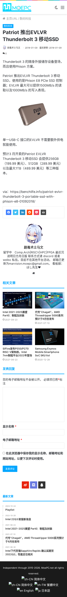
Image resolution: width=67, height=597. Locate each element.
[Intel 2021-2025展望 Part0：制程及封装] (17, 300)
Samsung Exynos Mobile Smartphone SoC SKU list (47, 352)
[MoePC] (17, 7)
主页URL (11, 18)
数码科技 (25, 18)
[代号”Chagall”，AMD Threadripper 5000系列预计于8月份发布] (49, 300)
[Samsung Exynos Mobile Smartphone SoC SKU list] (49, 336)
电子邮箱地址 (12, 440)
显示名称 (9, 426)
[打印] (43, 212)
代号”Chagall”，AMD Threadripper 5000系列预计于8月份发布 (49, 315)
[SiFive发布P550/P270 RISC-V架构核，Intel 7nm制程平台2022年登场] (17, 336)
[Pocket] (36, 212)
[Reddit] (29, 212)
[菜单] (62, 9)
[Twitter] (15, 212)
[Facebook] (8, 212)
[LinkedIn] (22, 212)
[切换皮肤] (56, 9)
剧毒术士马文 (13, 47)
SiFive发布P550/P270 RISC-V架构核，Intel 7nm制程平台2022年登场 (17, 352)
